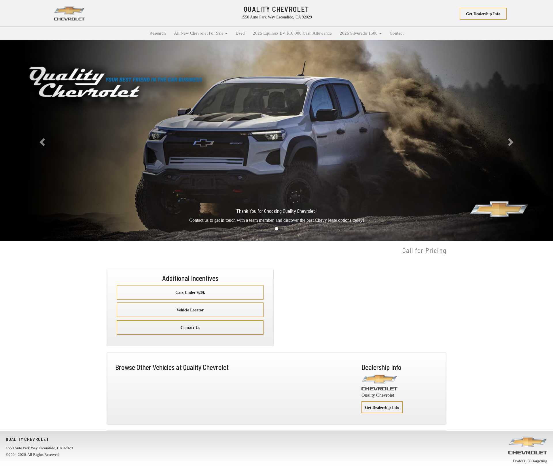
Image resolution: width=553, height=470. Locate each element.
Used (240, 33)
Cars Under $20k (190, 292)
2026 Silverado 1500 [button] (359, 33)
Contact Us (190, 328)
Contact (397, 33)
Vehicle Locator (190, 310)
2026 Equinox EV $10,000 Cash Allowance (292, 33)
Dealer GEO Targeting (530, 461)
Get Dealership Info (483, 14)
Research (157, 33)
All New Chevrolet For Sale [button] (199, 33)
